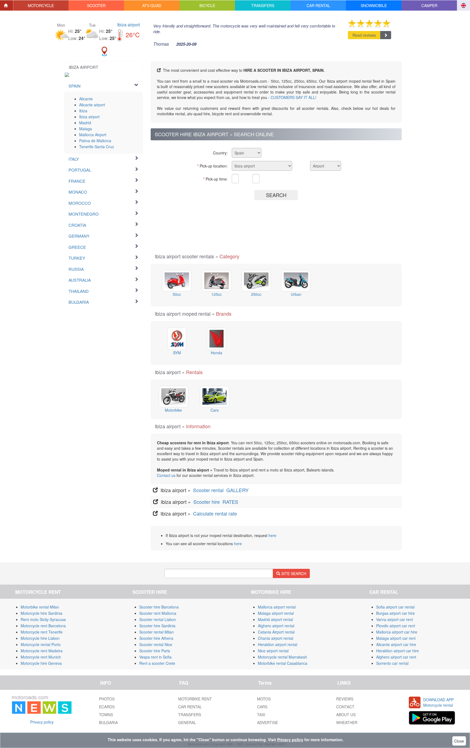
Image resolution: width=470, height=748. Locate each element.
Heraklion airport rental (277, 644)
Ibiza (83, 110)
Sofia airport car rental (395, 607)
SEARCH (276, 194)
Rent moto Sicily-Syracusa (43, 619)
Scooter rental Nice (155, 644)
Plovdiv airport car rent (395, 625)
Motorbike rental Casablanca (282, 663)
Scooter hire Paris (154, 650)
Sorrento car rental (392, 663)
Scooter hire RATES (216, 501)
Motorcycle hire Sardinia (41, 613)
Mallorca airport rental (277, 607)
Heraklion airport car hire (397, 650)
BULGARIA (108, 722)
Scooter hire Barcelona (159, 607)
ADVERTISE (267, 722)
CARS (262, 706)
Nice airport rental (273, 650)
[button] (41, 5)
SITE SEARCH (293, 573)
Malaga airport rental (276, 613)
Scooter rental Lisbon (157, 619)
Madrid (85, 122)
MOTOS (264, 699)
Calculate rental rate (214, 513)
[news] (42, 703)
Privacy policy (42, 722)
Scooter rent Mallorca (157, 613)
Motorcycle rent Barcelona (43, 625)
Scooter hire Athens (156, 638)
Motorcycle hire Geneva (41, 663)
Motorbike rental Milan (40, 607)
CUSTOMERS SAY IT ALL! (293, 97)
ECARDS (107, 706)
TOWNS (106, 714)
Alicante (86, 98)
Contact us (166, 475)
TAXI (261, 714)
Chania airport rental (275, 638)
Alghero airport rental (276, 625)
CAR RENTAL (190, 706)
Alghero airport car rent (396, 657)
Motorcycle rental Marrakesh (282, 657)
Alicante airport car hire (396, 644)
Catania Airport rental (276, 632)
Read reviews (364, 35)
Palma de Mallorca (95, 140)
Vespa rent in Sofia (155, 657)
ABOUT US (345, 714)
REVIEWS (344, 699)
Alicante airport (92, 104)
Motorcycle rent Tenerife (42, 632)
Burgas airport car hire (395, 613)
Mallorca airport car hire (396, 632)
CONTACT (345, 706)
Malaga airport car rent (396, 638)
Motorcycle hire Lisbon (40, 638)
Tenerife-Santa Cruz (96, 146)
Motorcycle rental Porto (41, 644)
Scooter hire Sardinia (157, 625)
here (272, 535)
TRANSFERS (189, 714)
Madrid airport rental (275, 619)
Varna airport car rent (394, 619)
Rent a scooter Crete (157, 663)
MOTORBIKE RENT (195, 699)
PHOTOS (107, 699)
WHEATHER (346, 722)
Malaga (85, 128)
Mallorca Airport (92, 134)
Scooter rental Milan (156, 632)
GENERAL (187, 722)
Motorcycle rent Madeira (42, 650)
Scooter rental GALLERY (221, 490)
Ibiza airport (128, 24)
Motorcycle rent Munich (41, 657)
